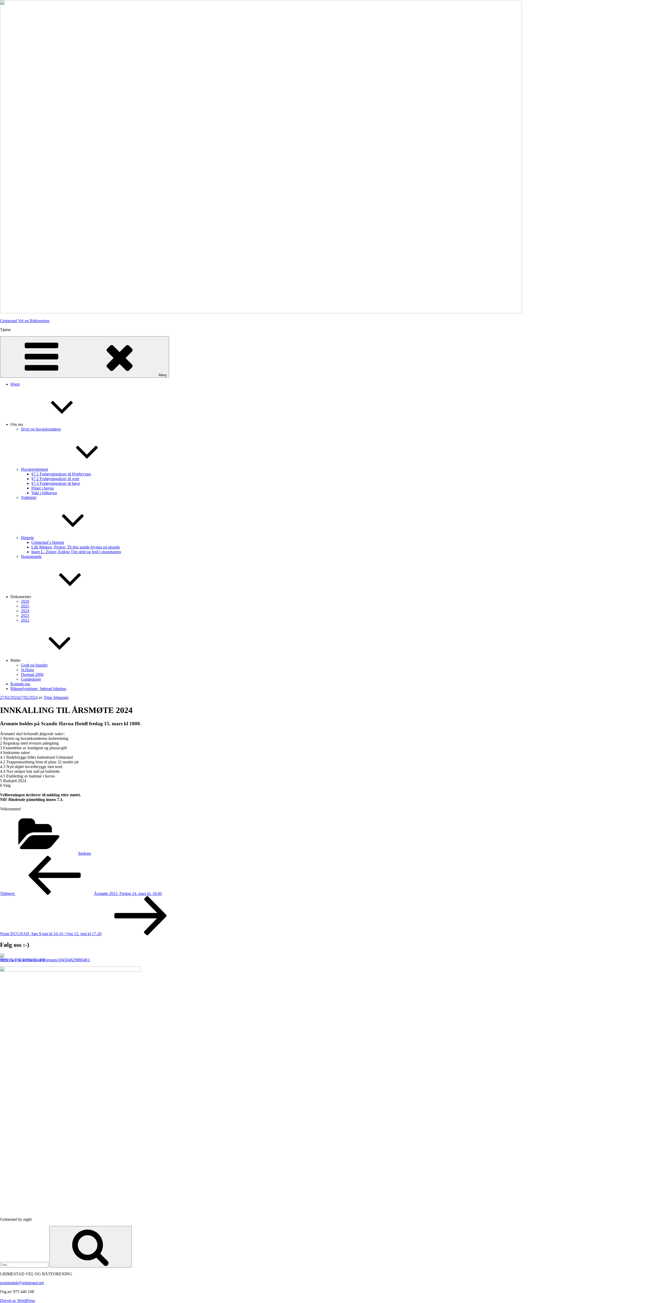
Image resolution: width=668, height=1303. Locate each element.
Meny (163, 375)
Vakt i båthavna (44, 493)
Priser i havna (42, 488)
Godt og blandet (34, 665)
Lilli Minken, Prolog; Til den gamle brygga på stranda (75, 547)
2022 (25, 620)
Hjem (15, 384)
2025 (25, 606)
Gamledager (31, 679)
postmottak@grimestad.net (22, 1283)
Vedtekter (29, 497)
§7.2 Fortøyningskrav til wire (55, 478)
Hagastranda (31, 556)
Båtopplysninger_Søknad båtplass (38, 688)
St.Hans (27, 670)
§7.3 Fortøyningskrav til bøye (55, 483)
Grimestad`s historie (47, 542)
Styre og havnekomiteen (41, 429)
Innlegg (84, 853)
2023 (25, 615)
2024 (25, 611)
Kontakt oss (20, 684)
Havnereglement (34, 469)
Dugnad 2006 (32, 674)
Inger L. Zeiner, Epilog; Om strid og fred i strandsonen (76, 552)
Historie (27, 537)
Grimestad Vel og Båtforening (24, 321)
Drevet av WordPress (17, 1300)
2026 (25, 601)
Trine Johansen (56, 697)
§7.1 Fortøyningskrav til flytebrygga (61, 474)
